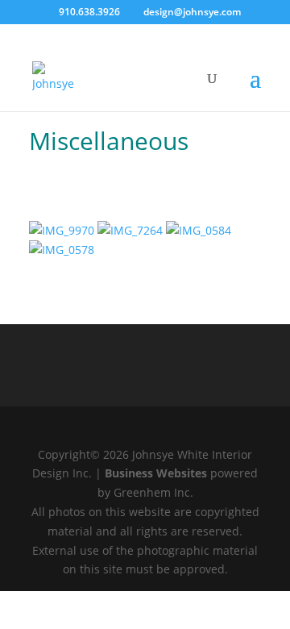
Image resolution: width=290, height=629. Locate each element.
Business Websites (156, 473)
